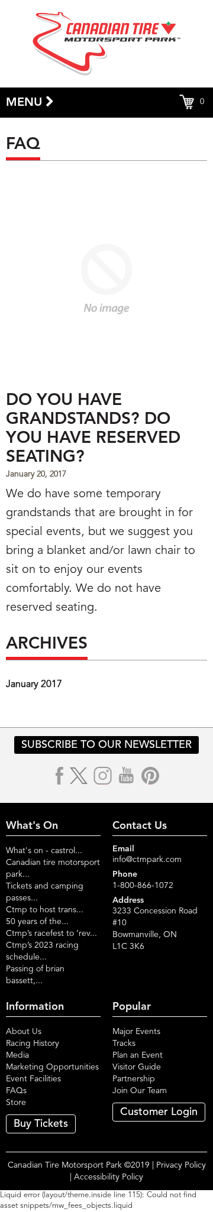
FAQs (16, 1091)
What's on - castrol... (44, 851)
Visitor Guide (136, 1067)
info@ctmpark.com (147, 859)
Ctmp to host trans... (44, 910)
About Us (23, 1032)
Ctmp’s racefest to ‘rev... (51, 933)
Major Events (136, 1032)
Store (16, 1102)
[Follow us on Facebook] (60, 776)
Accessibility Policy (108, 1177)
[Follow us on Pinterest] (150, 776)
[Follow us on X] (79, 776)
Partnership (133, 1079)
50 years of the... (37, 922)
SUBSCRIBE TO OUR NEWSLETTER (106, 745)
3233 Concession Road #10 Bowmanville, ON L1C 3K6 (155, 929)
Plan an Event (137, 1055)
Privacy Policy (181, 1165)
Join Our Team (139, 1091)
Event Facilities (33, 1079)
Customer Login (159, 1112)
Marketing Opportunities (52, 1067)
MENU (26, 103)
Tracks (123, 1043)
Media (17, 1055)
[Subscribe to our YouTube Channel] (126, 776)
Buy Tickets (41, 1124)
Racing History (32, 1043)
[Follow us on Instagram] (103, 776)
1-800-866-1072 (142, 886)
